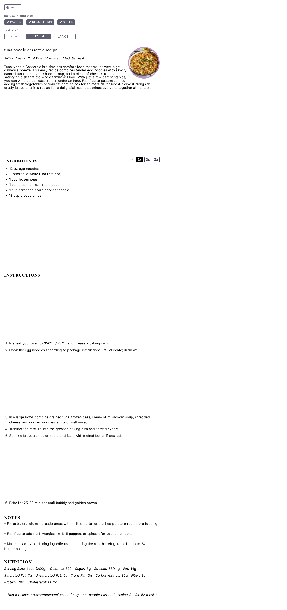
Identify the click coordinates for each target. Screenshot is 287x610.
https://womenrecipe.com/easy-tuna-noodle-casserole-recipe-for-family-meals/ (93, 595)
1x (140, 159)
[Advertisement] (82, 122)
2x (148, 159)
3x (156, 159)
